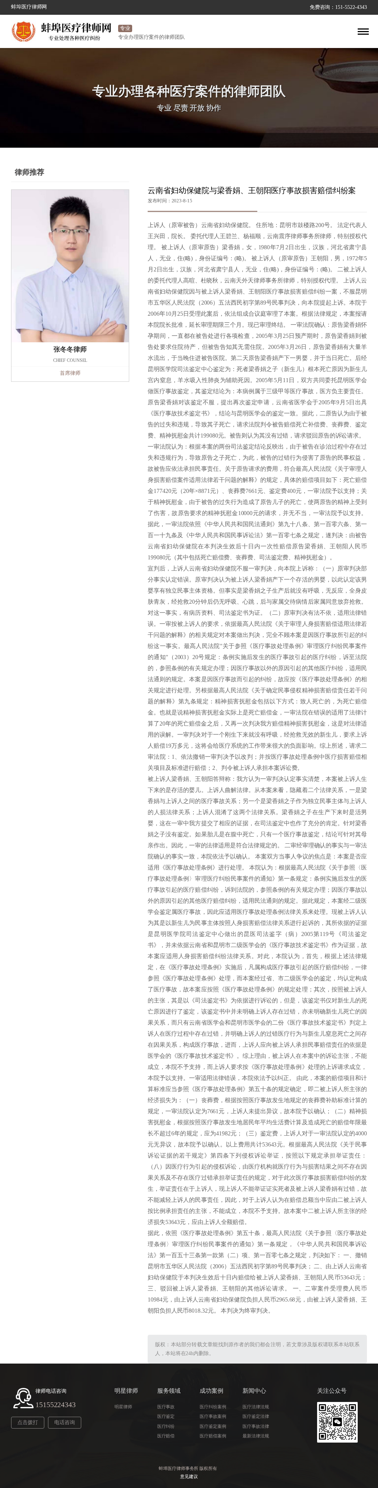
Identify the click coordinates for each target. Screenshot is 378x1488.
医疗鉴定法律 (256, 1416)
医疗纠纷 (166, 1426)
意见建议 (189, 1476)
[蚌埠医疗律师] (62, 31)
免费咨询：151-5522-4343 (338, 7)
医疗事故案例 (213, 1416)
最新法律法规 (256, 1436)
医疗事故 (166, 1406)
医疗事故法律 (256, 1426)
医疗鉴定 (166, 1416)
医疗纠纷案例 (213, 1406)
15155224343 (55, 1404)
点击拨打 (27, 1422)
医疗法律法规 (256, 1406)
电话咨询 (64, 1422)
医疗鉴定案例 (213, 1426)
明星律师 (123, 1406)
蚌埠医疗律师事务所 (178, 1468)
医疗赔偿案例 (213, 1436)
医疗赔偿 (166, 1436)
